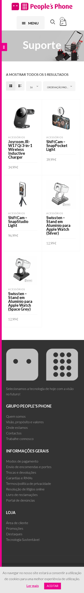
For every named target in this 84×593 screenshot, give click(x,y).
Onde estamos (17, 427)
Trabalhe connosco (20, 439)
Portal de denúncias (20, 500)
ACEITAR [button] (52, 586)
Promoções (14, 528)
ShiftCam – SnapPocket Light (56, 145)
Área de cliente (17, 523)
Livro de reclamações (22, 495)
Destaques (14, 534)
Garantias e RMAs (19, 478)
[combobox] (34, 86)
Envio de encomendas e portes (28, 467)
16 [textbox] (31, 87)
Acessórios (16, 137)
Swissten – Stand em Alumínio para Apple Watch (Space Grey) (20, 301)
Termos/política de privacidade (28, 483)
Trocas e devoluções (21, 472)
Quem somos (16, 416)
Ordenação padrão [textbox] (59, 87)
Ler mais (32, 586)
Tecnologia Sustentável (22, 539)
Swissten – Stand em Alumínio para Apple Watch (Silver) (58, 225)
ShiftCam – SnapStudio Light (18, 221)
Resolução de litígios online (25, 489)
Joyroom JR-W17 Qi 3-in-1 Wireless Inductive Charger (20, 149)
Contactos (14, 433)
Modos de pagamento (22, 461)
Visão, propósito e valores (25, 422)
